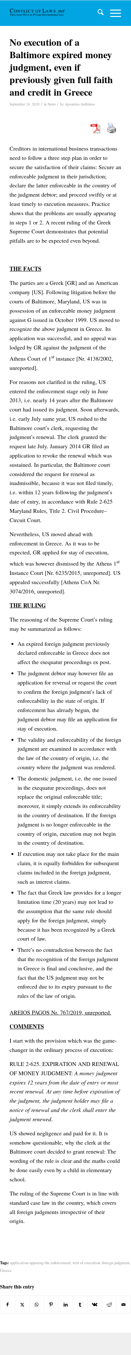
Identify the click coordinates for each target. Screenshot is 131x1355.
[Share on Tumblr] (80, 1304)
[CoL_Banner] (38, 13)
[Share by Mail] (123, 1304)
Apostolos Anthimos (80, 104)
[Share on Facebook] (7, 1304)
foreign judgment (115, 1262)
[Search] (97, 13)
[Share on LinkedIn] (66, 1304)
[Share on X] (22, 1304)
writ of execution (86, 1262)
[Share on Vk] (94, 1304)
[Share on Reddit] (109, 1304)
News (52, 104)
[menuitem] (97, 13)
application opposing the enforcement (40, 1262)
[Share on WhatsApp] (37, 1304)
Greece (6, 1270)
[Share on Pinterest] (51, 1304)
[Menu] (112, 13)
